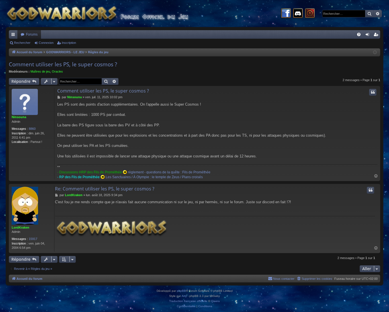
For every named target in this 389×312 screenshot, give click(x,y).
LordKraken (20, 227)
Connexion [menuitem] (368, 35)
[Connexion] (310, 13)
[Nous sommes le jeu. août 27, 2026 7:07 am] (375, 52)
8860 (32, 128)
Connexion (46, 42)
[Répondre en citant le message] (372, 92)
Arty (184, 295)
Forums (32, 34)
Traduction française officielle (188, 301)
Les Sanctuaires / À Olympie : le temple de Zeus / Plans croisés (154, 177)
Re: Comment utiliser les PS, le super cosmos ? (104, 189)
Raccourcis (14, 35)
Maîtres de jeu (40, 71)
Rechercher (22, 42)
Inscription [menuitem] (377, 35)
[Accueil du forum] (108, 13)
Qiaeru (215, 301)
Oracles (57, 71)
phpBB (181, 290)
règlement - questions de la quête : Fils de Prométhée (169, 172)
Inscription (69, 42)
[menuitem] (359, 34)
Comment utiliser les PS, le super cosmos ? (63, 64)
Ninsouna (19, 117)
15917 (33, 239)
